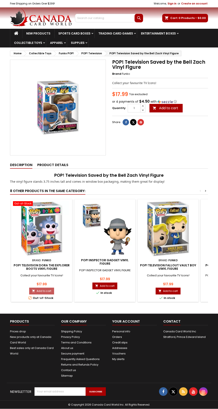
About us (67, 348)
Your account (126, 321)
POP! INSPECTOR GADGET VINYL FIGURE (105, 262)
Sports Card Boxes (74, 33)
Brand (116, 74)
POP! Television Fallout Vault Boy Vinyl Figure (168, 267)
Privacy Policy (70, 337)
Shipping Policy (71, 331)
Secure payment (72, 354)
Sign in (172, 3)
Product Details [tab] (52, 164)
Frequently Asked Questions (80, 359)
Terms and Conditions (76, 342)
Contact (172, 321)
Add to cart (165, 108)
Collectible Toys (28, 43)
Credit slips (120, 342)
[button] (160, 101)
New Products (38, 33)
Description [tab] (21, 164)
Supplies (78, 43)
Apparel (56, 43)
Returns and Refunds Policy (79, 365)
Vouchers (119, 354)
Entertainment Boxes (158, 33)
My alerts (118, 359)
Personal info (121, 331)
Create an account (194, 3)
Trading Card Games (115, 33)
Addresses (119, 348)
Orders (117, 337)
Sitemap (67, 376)
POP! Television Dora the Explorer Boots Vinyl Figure (42, 267)
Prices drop (18, 331)
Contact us (68, 370)
